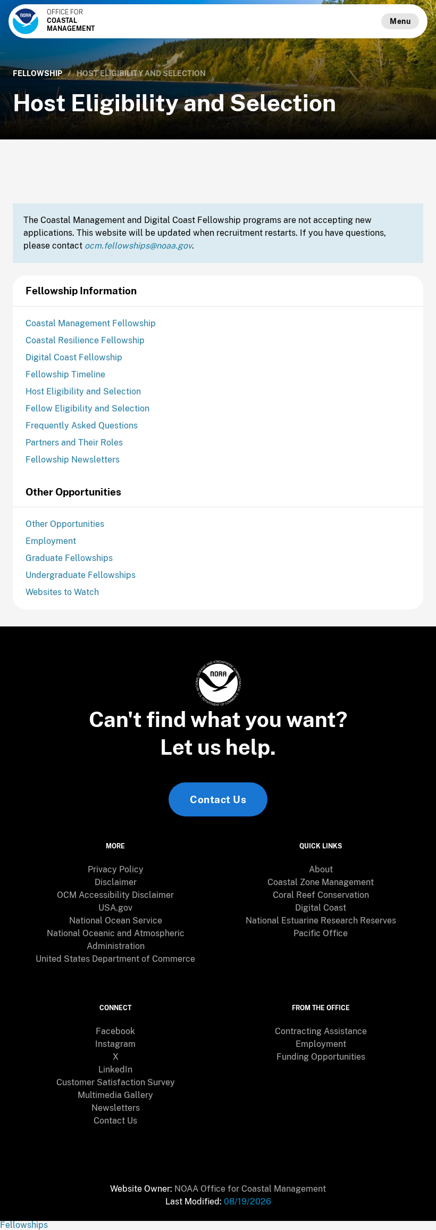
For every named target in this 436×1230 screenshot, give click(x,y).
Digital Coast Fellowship (74, 357)
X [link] (116, 1057)
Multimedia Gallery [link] (115, 1095)
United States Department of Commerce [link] (115, 959)
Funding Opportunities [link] (320, 1057)
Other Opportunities (65, 524)
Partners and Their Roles (74, 442)
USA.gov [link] (115, 908)
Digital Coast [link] (320, 908)
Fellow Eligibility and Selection (87, 408)
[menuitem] (115, 869)
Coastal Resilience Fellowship (85, 340)
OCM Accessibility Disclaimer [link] (115, 895)
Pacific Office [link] (321, 933)
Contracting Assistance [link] (321, 1031)
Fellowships (24, 1225)
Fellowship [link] (37, 73)
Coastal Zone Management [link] (320, 882)
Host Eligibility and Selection (83, 391)
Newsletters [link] (115, 1108)
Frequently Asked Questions (82, 425)
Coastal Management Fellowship (91, 323)
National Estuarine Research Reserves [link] (321, 920)
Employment (51, 541)
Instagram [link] (115, 1044)
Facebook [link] (115, 1031)
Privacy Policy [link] (116, 869)
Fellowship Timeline (65, 374)
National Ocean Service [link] (115, 920)
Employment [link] (321, 1044)
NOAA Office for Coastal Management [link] (250, 1189)
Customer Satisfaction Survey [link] (115, 1082)
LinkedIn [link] (115, 1069)
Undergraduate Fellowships (81, 575)
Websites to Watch (62, 592)
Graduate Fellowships (69, 558)
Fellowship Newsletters (73, 460)
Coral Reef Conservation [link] (321, 895)
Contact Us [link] (218, 799)
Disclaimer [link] (116, 882)
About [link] (321, 869)
